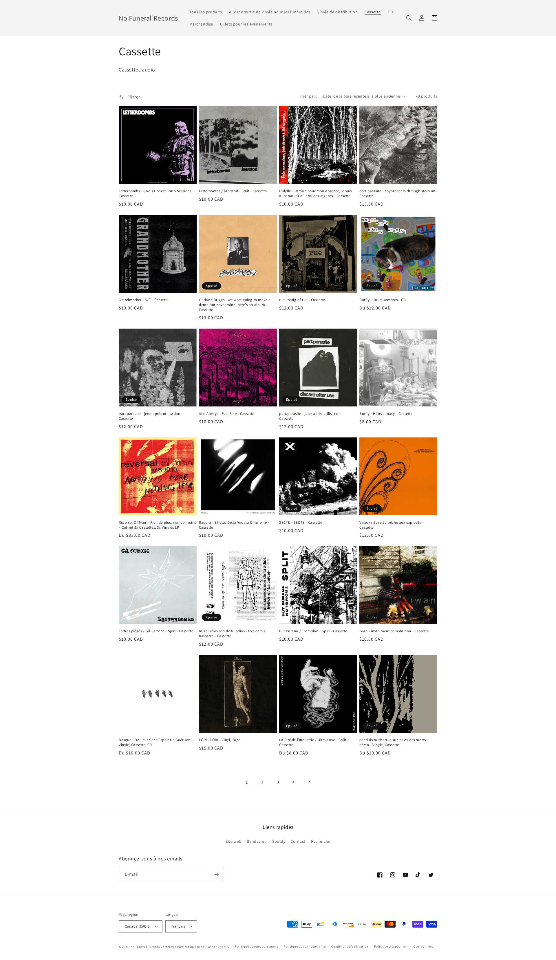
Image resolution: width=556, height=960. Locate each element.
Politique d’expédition (391, 946)
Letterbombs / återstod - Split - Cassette (233, 191)
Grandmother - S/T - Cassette (144, 300)
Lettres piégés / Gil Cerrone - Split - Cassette (156, 631)
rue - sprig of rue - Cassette (302, 300)
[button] (409, 18)
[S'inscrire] (216, 874)
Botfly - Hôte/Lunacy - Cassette (386, 413)
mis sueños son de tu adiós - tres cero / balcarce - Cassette (232, 633)
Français (178, 926)
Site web (234, 841)
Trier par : (308, 96)
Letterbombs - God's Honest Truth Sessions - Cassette (156, 193)
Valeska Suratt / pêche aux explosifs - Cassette (391, 525)
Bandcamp (257, 841)
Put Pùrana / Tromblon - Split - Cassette (313, 631)
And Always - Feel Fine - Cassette (226, 413)
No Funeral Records (145, 947)
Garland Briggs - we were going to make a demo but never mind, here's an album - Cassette (235, 305)
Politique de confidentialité (305, 946)
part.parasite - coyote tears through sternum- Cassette (398, 193)
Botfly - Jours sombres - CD (382, 300)
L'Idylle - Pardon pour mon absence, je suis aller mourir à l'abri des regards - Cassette (315, 193)
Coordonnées (424, 946)
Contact (298, 841)
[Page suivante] (309, 782)
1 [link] (247, 782)
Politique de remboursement (256, 946)
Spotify (278, 841)
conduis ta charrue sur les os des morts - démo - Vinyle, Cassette (393, 742)
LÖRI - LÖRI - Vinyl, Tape (219, 740)
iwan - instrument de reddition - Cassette (394, 631)
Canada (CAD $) (138, 926)
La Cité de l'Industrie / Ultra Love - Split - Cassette (314, 742)
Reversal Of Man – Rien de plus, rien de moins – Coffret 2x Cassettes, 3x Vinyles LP (157, 525)
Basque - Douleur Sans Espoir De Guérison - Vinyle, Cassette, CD (156, 742)
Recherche (320, 841)
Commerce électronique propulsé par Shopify (195, 947)
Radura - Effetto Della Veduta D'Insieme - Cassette (234, 525)
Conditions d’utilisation (349, 946)
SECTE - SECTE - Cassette (300, 522)
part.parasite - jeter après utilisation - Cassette (151, 416)
